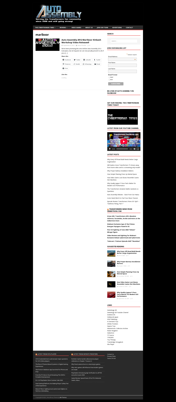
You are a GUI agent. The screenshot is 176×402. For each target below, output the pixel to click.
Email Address (122, 56)
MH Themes (63, 397)
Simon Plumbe (81, 45)
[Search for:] (124, 41)
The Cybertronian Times (44, 27)
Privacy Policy (111, 356)
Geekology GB (112, 310)
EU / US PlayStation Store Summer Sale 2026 (49, 380)
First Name (111, 62)
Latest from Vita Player (46, 354)
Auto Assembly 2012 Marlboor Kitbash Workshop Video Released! (81, 41)
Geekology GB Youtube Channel (117, 312)
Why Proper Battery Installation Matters (120, 171)
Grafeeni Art (111, 315)
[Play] (110, 149)
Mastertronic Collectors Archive (117, 328)
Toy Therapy (111, 340)
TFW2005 (110, 337)
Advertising (117, 27)
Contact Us (110, 354)
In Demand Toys (112, 321)
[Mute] (135, 149)
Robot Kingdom (112, 331)
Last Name (111, 68)
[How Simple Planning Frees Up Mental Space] (111, 276)
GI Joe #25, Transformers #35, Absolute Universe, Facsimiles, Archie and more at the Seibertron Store (123, 218)
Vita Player (110, 344)
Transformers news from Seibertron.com (119, 210)
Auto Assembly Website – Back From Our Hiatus (123, 195)
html (111, 77)
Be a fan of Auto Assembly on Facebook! (120, 92)
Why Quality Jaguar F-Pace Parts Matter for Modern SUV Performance (127, 294)
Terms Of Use (111, 358)
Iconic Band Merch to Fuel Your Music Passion (122, 198)
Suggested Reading (115, 246)
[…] (67, 53)
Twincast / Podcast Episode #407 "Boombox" (123, 241)
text (111, 79)
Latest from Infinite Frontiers (85, 354)
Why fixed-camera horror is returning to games (85, 364)
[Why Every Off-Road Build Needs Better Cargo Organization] (111, 255)
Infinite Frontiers (112, 324)
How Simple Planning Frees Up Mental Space (122, 174)
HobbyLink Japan (112, 317)
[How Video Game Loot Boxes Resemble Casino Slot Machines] (111, 286)
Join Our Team (102, 27)
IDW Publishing (112, 319)
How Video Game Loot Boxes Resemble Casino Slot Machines (128, 283)
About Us (89, 27)
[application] (123, 141)
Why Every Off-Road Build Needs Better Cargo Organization (128, 252)
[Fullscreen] (138, 149)
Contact (129, 27)
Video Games (76, 27)
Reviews (63, 27)
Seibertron (110, 333)
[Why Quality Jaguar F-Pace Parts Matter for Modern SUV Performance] (111, 296)
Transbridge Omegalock (115, 342)
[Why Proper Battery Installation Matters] (111, 266)
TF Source (110, 335)
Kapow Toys (111, 326)
